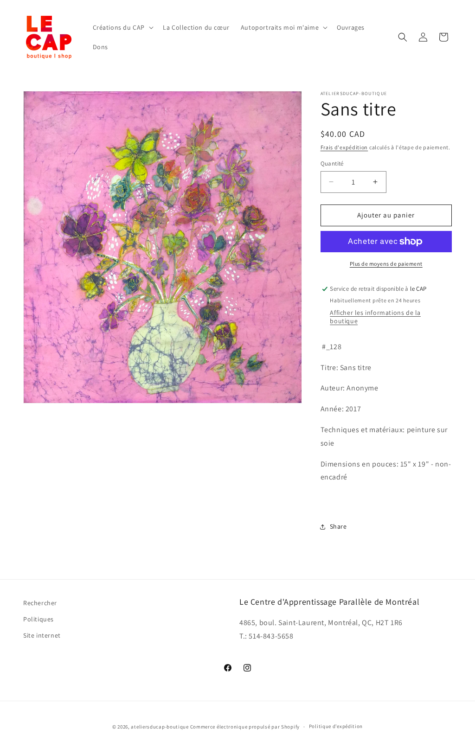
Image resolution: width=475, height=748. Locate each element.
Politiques (38, 619)
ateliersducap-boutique (159, 726)
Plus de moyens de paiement (386, 263)
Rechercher (40, 603)
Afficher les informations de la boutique (375, 316)
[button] (122, 27)
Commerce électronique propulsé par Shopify (245, 726)
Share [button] (338, 526)
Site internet (42, 635)
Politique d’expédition (336, 726)
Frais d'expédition (344, 147)
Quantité (332, 163)
